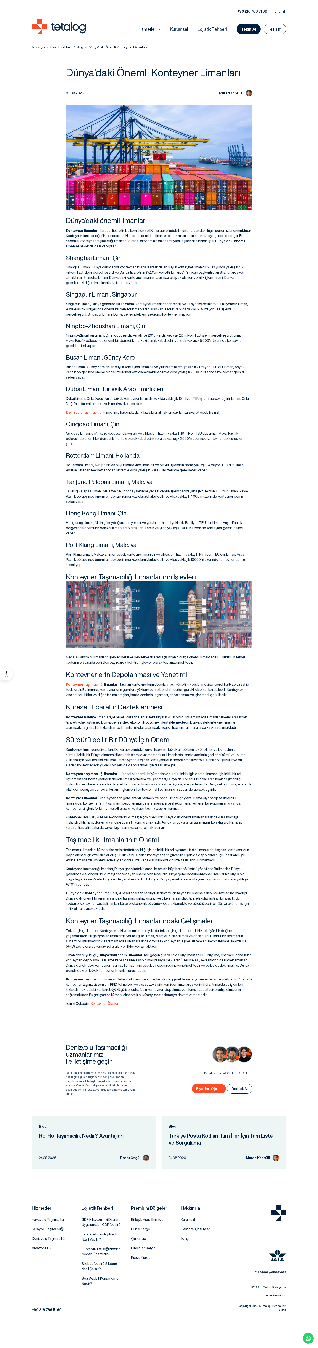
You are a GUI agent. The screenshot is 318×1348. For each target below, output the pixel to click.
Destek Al (239, 1088)
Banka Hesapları (276, 1295)
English (280, 11)
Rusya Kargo (141, 1257)
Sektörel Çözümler (195, 1229)
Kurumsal (179, 29)
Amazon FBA (42, 1248)
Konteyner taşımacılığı (84, 684)
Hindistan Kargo (143, 1248)
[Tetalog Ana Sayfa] (278, 1213)
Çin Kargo (138, 1238)
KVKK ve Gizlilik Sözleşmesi (268, 1287)
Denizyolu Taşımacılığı (48, 1238)
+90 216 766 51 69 (252, 11)
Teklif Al (248, 29)
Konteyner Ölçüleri (105, 1003)
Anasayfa (38, 47)
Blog (80, 47)
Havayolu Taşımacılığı (48, 1219)
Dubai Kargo (140, 1229)
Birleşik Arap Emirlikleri (148, 1219)
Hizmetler (147, 29)
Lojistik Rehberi (212, 29)
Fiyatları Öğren (209, 1088)
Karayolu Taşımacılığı (48, 1229)
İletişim (275, 29)
